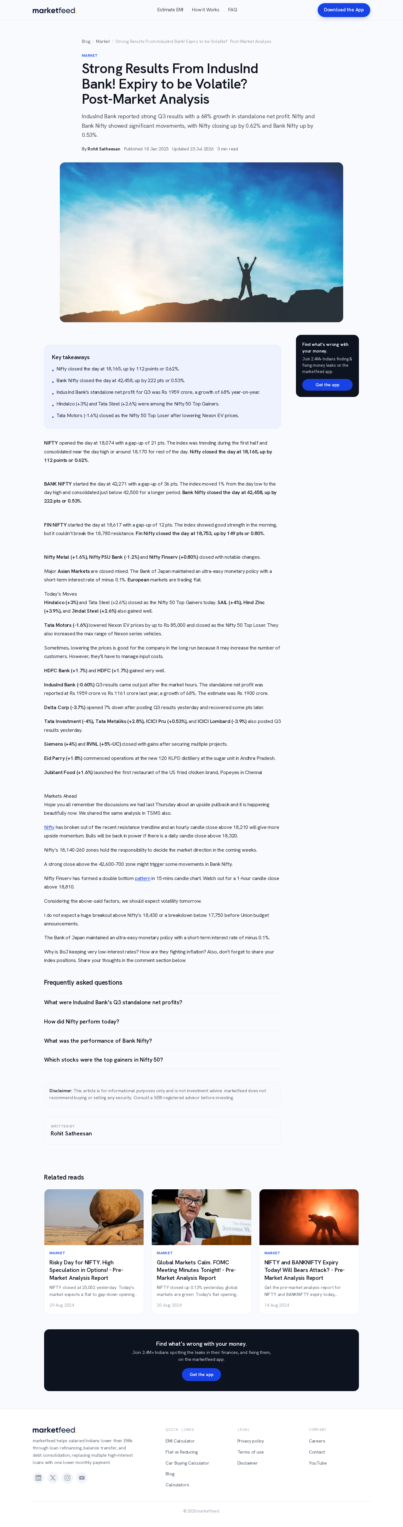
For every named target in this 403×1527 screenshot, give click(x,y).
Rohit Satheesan (104, 149)
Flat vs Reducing (181, 1452)
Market (103, 41)
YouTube (318, 1463)
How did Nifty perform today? (81, 1021)
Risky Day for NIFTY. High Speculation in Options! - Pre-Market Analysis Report (86, 1270)
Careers (317, 1441)
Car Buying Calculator (187, 1463)
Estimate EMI (170, 10)
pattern (142, 878)
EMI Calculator (180, 1441)
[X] (53, 1477)
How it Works (205, 10)
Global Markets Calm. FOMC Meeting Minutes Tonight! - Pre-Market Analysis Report (196, 1270)
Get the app (327, 385)
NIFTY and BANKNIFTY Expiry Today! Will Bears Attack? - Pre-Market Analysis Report (304, 1270)
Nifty (49, 827)
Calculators (177, 1485)
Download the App (344, 10)
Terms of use (250, 1452)
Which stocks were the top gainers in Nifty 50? (103, 1059)
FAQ (232, 10)
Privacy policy (250, 1441)
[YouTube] (82, 1477)
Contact (317, 1452)
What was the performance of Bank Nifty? (98, 1040)
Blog (86, 41)
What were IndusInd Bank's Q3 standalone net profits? (113, 1002)
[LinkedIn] (38, 1477)
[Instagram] (67, 1477)
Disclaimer (247, 1463)
